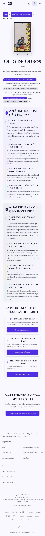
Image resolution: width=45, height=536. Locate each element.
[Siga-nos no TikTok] (19, 527)
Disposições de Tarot (8, 458)
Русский (23, 520)
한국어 (15, 516)
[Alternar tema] (34, 3)
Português (29, 516)
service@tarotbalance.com (25, 505)
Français (31, 512)
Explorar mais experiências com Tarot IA (22, 413)
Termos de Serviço (7, 477)
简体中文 (14, 512)
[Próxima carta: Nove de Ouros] (27, 54)
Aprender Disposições (22, 374)
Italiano (37, 516)
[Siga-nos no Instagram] (26, 527)
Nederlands (15, 520)
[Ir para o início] (10, 3)
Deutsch (38, 512)
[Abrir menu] (4, 3)
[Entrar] (40, 3)
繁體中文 (23, 512)
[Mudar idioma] (28, 3)
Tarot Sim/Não (6, 452)
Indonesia (31, 520)
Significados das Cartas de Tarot (33, 452)
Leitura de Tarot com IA (31, 447)
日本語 (8, 516)
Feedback (26, 458)
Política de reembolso (8, 482)
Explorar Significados (22, 352)
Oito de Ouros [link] (8, 18)
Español (22, 516)
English (7, 512)
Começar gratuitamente (23, 330)
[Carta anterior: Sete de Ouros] (17, 54)
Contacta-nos (6, 466)
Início (3, 447)
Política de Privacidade (8, 471)
